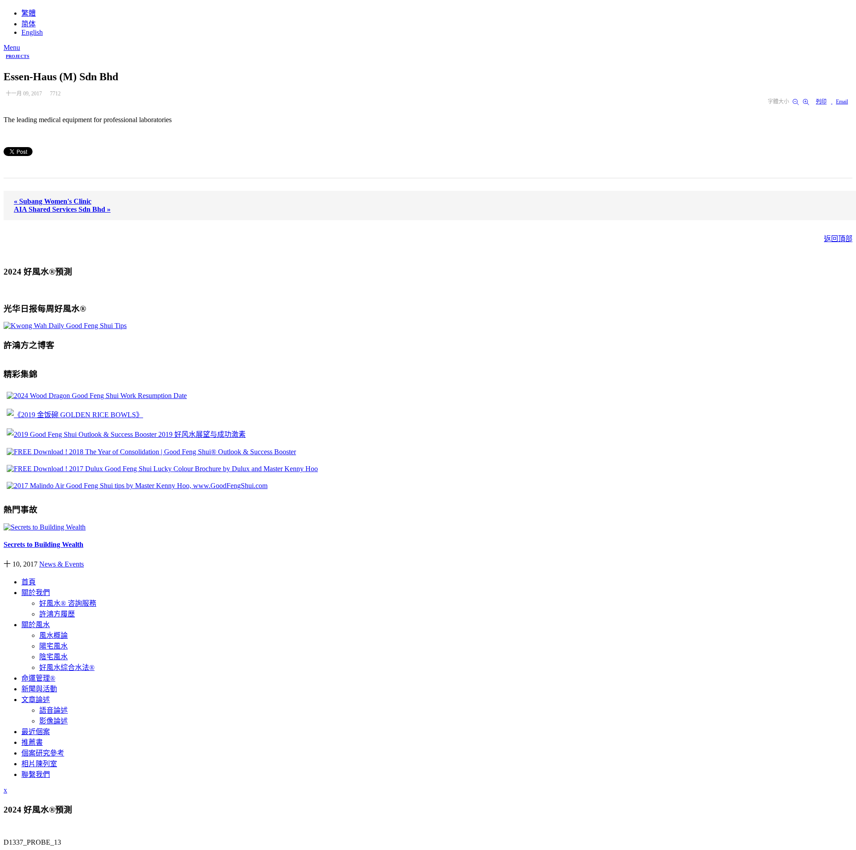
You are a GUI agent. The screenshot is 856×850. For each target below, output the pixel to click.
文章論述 (35, 699)
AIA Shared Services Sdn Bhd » (62, 209)
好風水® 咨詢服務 (67, 603)
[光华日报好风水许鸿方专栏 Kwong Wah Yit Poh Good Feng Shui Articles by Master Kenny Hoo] (65, 325)
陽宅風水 (53, 646)
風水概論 (53, 635)
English (32, 32)
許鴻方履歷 (57, 614)
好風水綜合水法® (67, 667)
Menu (12, 47)
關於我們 (35, 592)
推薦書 (32, 742)
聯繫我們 (35, 774)
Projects (17, 56)
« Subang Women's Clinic (52, 201)
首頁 (28, 582)
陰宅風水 (53, 657)
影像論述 (53, 721)
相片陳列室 (39, 764)
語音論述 (53, 710)
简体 (28, 24)
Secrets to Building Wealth (43, 544)
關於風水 (35, 624)
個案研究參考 (42, 753)
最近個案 (35, 731)
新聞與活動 (39, 689)
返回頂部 (838, 238)
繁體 (28, 13)
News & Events (61, 564)
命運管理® (38, 678)
